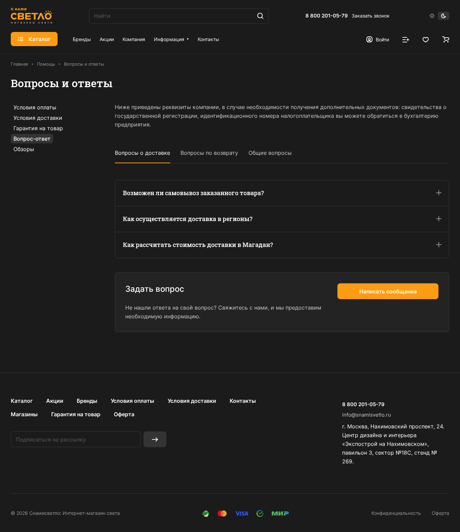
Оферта (124, 414)
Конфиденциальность (396, 513)
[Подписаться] (154, 439)
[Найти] (260, 16)
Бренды (87, 400)
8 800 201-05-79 (326, 16)
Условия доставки (37, 117)
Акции (54, 400)
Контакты (243, 400)
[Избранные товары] (426, 39)
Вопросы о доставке (142, 152)
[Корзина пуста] (445, 39)
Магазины (24, 414)
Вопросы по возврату (209, 152)
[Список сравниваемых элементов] (405, 39)
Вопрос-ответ (32, 138)
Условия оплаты (34, 107)
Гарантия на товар (38, 128)
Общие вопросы (270, 152)
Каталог (22, 400)
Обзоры (23, 149)
